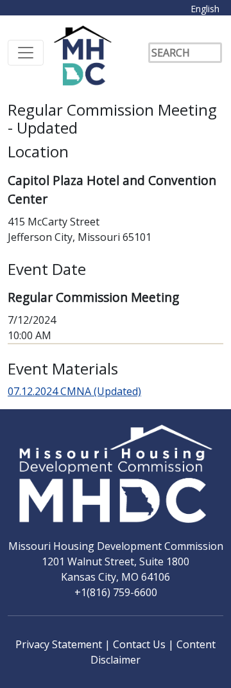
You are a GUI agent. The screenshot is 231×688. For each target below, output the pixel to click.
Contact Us (140, 644)
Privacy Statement (60, 644)
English (205, 9)
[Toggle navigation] (26, 53)
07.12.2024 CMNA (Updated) (74, 391)
